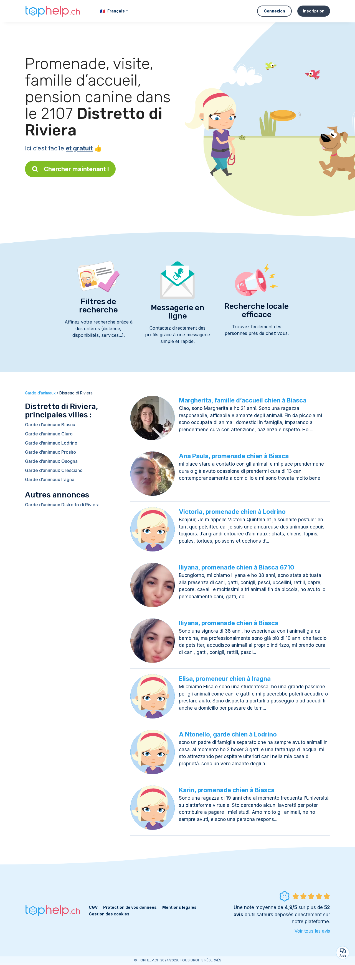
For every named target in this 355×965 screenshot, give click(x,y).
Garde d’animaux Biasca (50, 424)
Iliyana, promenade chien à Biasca (228, 623)
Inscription (313, 11)
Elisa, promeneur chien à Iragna (225, 678)
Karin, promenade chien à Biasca (227, 790)
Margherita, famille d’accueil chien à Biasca (242, 400)
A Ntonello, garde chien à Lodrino (228, 734)
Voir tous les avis (312, 931)
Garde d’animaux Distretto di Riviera (62, 504)
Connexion (274, 11)
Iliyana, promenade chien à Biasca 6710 (236, 567)
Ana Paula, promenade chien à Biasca (234, 456)
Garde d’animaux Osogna (51, 461)
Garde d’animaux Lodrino (51, 443)
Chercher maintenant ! (76, 169)
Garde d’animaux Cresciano (54, 470)
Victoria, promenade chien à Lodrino (232, 511)
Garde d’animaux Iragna (49, 479)
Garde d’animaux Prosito (50, 452)
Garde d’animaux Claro (49, 434)
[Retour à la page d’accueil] (52, 11)
